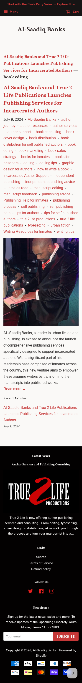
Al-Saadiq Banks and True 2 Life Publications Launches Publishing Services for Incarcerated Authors (38, 63)
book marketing (30, 151)
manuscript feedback (20, 194)
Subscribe (66, 636)
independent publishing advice (50, 182)
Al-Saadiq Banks (41, 29)
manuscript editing (48, 188)
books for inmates (35, 157)
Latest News (41, 456)
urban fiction (60, 225)
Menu (13, 12)
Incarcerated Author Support (26, 176)
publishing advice (56, 194)
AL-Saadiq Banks (42, 119)
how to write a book (53, 169)
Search (41, 557)
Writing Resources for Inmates (27, 231)
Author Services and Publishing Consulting (41, 464)
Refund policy (41, 569)
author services (65, 126)
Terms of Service (41, 563)
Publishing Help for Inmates (25, 200)
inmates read (18, 188)
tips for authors (27, 213)
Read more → (14, 389)
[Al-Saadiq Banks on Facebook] (41, 592)
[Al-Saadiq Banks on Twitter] (30, 592)
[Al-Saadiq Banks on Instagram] (51, 592)
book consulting (48, 132)
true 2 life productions (37, 219)
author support (19, 132)
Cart (75, 12)
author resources (34, 126)
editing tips (48, 163)
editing (28, 163)
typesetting (37, 225)
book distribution (42, 138)
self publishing (33, 206)
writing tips (65, 231)
